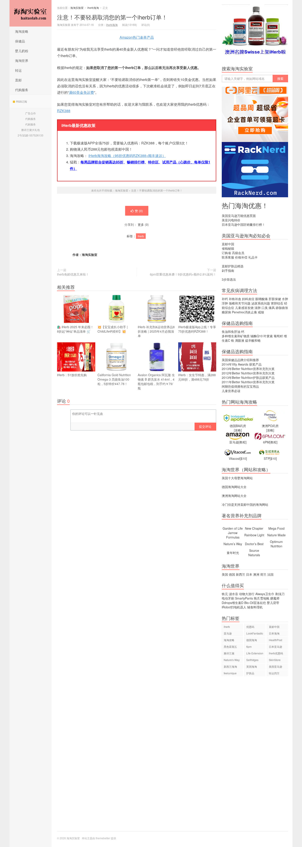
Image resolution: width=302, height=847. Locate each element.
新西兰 (240, 574)
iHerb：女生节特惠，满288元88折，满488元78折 (197, 377)
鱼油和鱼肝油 (231, 331)
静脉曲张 (282, 307)
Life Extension (254, 653)
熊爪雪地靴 (261, 598)
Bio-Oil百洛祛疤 (255, 602)
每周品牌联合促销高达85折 (101, 162)
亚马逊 (228, 633)
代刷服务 (30, 124)
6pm (249, 646)
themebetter (103, 838)
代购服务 (21, 89)
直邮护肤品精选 (232, 266)
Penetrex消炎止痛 (244, 312)
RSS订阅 (21, 101)
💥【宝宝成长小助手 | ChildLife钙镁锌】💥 (112, 329)
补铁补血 (235, 299)
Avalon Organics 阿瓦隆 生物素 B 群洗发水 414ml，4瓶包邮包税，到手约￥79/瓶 (156, 381)
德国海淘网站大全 (234, 487)
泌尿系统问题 (260, 303)
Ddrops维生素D (232, 602)
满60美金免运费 (81, 92)
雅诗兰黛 (229, 653)
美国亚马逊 (275, 666)
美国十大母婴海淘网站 (237, 478)
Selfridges (252, 660)
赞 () (139, 211)
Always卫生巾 (264, 594)
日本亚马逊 (275, 646)
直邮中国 (228, 244)
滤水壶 (233, 594)
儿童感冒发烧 (244, 307)
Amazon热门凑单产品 (137, 37)
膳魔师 (274, 598)
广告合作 (30, 113)
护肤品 (250, 673)
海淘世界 (21, 60)
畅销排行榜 (136, 162)
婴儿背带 (273, 602)
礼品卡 (253, 257)
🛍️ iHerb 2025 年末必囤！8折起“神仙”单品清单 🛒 (75, 329)
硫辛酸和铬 (253, 340)
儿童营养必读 (231, 391)
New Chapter (254, 528)
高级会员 (238, 253)
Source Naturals (254, 552)
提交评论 (205, 426)
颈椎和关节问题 (239, 303)
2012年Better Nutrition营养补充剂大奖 (248, 373)
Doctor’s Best (254, 544)
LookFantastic (254, 633)
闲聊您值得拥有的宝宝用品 (240, 386)
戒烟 (261, 312)
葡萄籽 (278, 336)
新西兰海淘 (230, 666)
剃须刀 (280, 594)
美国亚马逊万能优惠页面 (239, 215)
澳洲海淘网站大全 (234, 495)
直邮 (18, 80)
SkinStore (275, 660)
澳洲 (256, 574)
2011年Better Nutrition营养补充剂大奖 (248, 382)
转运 (18, 70)
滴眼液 (239, 340)
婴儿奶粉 (21, 50)
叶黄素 (268, 336)
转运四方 (274, 673)
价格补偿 (241, 257)
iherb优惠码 (276, 653)
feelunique (230, 673)
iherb (141, 236)
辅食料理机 (255, 607)
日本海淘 (274, 633)
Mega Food (276, 528)
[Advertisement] (255, 756)
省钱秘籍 (228, 248)
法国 (270, 574)
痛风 (272, 307)
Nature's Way (232, 660)
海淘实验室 (31, 13)
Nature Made (276, 535)
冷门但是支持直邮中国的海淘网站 (245, 504)
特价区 (153, 162)
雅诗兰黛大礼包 (30, 130)
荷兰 (263, 574)
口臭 (265, 307)
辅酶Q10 (256, 336)
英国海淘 (251, 666)
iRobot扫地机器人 (234, 607)
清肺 (257, 307)
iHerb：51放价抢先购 (72, 375)
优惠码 (250, 627)
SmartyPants (244, 598)
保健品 (20, 41)
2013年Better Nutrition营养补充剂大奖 (248, 368)
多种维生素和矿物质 (236, 336)
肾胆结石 (277, 303)
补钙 (225, 299)
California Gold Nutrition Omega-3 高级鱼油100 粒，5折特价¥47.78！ (114, 379)
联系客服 (228, 257)
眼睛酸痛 (261, 299)
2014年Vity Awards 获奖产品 (242, 364)
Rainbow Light (254, 535)
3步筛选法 (229, 279)
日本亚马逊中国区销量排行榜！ (243, 224)
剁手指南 (228, 270)
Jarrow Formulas (232, 535)
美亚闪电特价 (231, 220)
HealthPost (275, 640)
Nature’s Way (233, 544)
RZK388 (63, 110)
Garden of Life (233, 528)
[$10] (243, 458)
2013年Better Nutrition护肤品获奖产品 (248, 377)
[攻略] (238, 430)
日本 (249, 574)
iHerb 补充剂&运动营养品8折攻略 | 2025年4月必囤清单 (156, 331)
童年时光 (233, 552)
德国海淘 (251, 640)
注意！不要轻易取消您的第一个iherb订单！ (112, 17)
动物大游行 (246, 594)
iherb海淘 (93, 8)
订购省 (226, 253)
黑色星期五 (230, 646)
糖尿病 (226, 312)
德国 (232, 574)
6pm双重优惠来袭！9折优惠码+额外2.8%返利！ (183, 274)
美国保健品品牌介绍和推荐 (240, 360)
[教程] (243, 442)
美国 (225, 574)
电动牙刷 (228, 598)
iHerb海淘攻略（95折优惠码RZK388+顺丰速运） (127, 155)
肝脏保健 (275, 299)
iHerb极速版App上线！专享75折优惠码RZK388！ (197, 329)
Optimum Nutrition (276, 543)
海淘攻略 (21, 31)
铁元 (225, 594)
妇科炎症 (248, 299)
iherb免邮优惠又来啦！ (73, 274)
